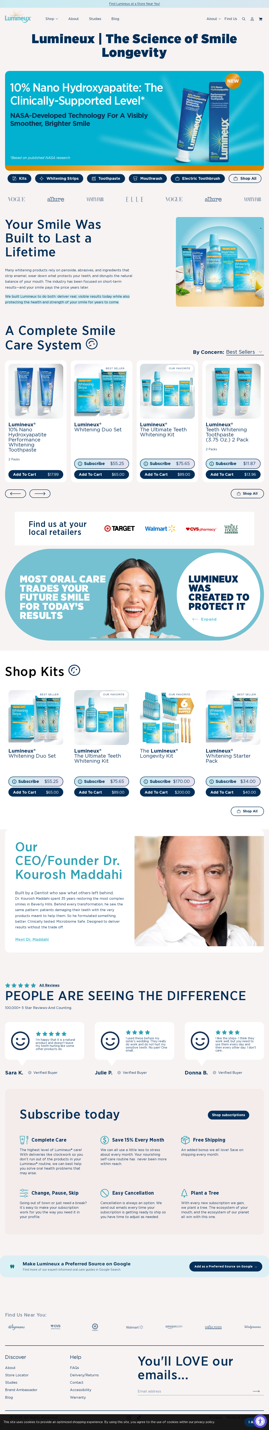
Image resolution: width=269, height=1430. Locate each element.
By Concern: (208, 352)
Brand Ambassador (21, 1390)
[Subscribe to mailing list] (258, 1391)
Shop (53, 21)
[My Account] (252, 19)
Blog (115, 19)
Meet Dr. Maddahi (32, 939)
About (73, 19)
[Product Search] (243, 19)
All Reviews (49, 985)
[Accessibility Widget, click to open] (260, 1421)
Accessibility (80, 1390)
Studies (95, 19)
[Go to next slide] (39, 493)
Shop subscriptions (228, 1115)
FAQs (74, 1368)
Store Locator (17, 1375)
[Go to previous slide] (15, 493)
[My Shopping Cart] (261, 19)
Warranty (78, 1397)
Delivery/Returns (84, 1375)
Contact (76, 1383)
